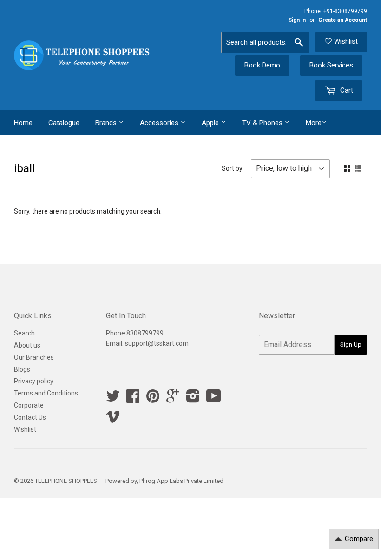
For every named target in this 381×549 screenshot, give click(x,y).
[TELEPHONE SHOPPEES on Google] (173, 399)
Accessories (160, 123)
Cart (345, 90)
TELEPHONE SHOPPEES (66, 480)
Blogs (22, 369)
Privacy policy (33, 381)
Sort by (232, 168)
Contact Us (30, 417)
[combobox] (265, 42)
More (314, 123)
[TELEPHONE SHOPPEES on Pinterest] (153, 399)
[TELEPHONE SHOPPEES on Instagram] (193, 399)
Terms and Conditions (46, 393)
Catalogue (63, 123)
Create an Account (342, 20)
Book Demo (262, 65)
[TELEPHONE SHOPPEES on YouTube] (213, 399)
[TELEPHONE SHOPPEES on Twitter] (113, 399)
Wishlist (346, 41)
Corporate (29, 405)
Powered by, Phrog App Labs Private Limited (164, 480)
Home (23, 123)
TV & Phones (263, 123)
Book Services (331, 65)
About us (27, 345)
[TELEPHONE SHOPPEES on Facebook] (133, 399)
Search (24, 333)
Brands (106, 123)
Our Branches (34, 357)
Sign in (297, 20)
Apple (211, 123)
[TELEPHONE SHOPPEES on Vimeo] (113, 419)
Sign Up (350, 344)
